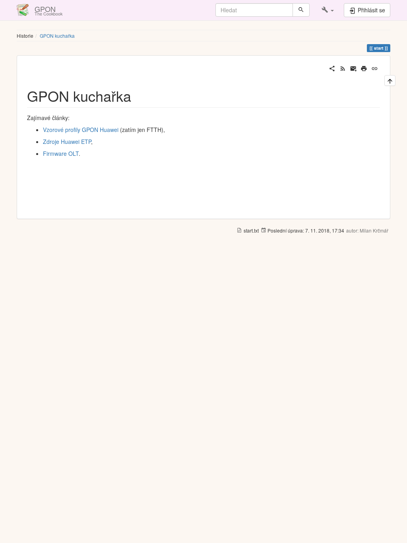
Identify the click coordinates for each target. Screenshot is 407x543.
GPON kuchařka (57, 35)
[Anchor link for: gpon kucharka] (138, 95)
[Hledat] (301, 10)
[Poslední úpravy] (342, 68)
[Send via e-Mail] (353, 68)
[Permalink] (374, 68)
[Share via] (332, 68)
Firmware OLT (61, 153)
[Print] (363, 68)
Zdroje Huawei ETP (67, 141)
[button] (328, 10)
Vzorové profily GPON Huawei (80, 130)
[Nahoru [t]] (390, 80)
